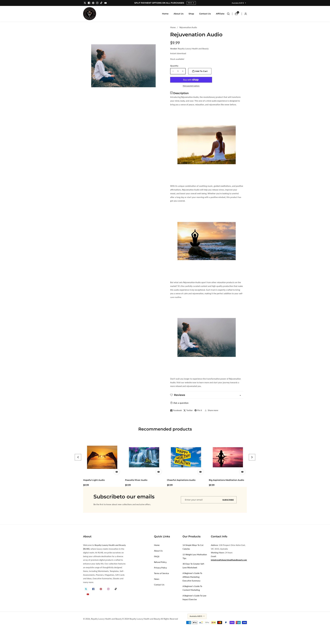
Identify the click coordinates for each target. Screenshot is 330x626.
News (156, 579)
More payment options (191, 86)
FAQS (156, 556)
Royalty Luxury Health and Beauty (106, 619)
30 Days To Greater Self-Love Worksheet (194, 565)
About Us (178, 13)
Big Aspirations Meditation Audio (184, 480)
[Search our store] (229, 13)
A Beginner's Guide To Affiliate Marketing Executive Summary (192, 577)
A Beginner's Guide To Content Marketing (192, 588)
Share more (213, 410)
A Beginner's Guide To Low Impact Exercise (194, 597)
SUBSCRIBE (228, 500)
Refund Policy (160, 562)
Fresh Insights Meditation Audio (226, 480)
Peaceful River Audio (94, 480)
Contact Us (205, 13)
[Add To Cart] (116, 471)
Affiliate (220, 13)
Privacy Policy (160, 567)
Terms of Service (161, 573)
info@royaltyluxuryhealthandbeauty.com (229, 560)
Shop (191, 13)
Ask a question (180, 402)
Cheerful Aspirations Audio (139, 480)
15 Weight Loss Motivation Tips (195, 556)
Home (165, 13)
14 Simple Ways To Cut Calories (193, 547)
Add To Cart (201, 71)
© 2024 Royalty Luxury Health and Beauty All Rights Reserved (150, 619)
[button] (78, 457)
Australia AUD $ (238, 3)
